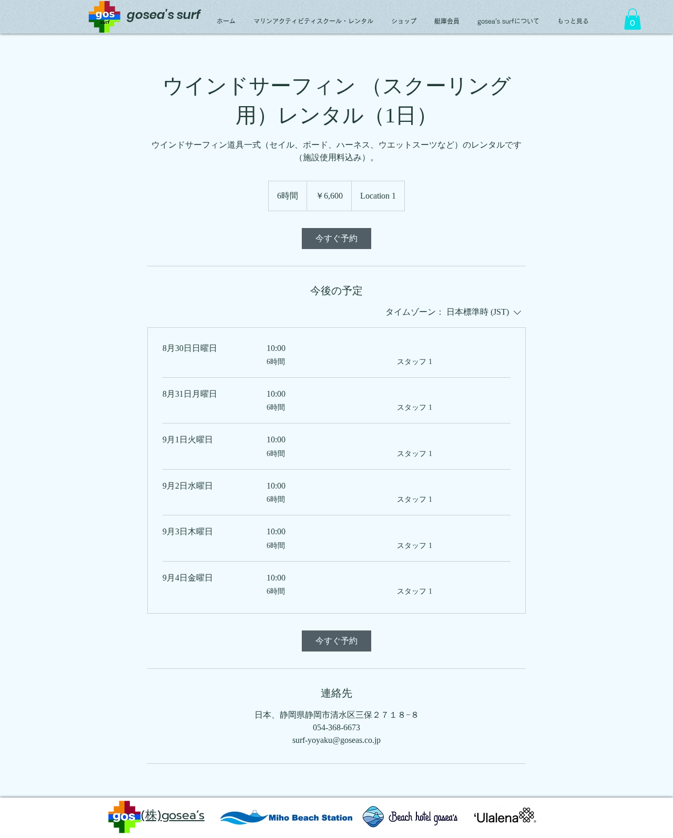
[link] (336, 238)
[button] (632, 19)
